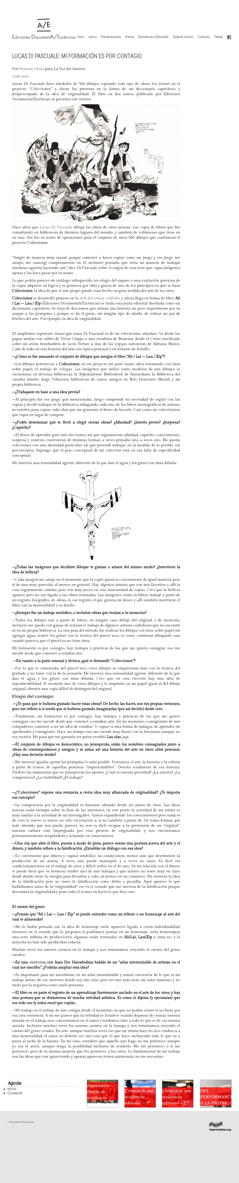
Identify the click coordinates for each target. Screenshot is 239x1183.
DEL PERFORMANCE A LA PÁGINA (215, 1096)
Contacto (204, 37)
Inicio (80, 37)
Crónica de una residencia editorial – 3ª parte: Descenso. (139, 1102)
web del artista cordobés (100, 298)
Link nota (20, 76)
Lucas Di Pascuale (56, 227)
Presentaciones (111, 37)
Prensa (129, 37)
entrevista (37, 962)
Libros (92, 37)
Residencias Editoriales (153, 37)
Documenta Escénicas (22, 1122)
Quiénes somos (183, 37)
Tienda (218, 37)
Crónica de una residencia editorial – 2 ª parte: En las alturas (176, 1102)
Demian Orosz (31, 69)
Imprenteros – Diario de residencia (100, 1091)
